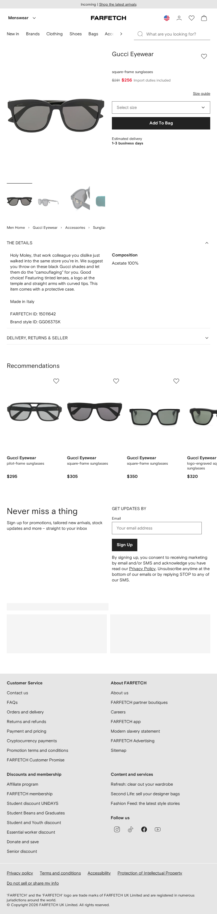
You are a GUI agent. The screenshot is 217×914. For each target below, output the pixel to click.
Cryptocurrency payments (32, 741)
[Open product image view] (56, 115)
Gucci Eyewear (45, 227)
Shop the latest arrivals (117, 4)
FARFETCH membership (30, 794)
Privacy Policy (142, 568)
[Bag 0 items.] (204, 18)
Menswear (18, 18)
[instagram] (117, 829)
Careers (118, 712)
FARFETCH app (126, 721)
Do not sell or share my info (33, 883)
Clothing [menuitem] (54, 34)
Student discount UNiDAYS (32, 803)
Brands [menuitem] (33, 34)
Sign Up (125, 545)
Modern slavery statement (135, 731)
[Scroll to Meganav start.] (121, 34)
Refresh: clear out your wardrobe (142, 784)
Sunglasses (102, 227)
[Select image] (19, 201)
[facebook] (144, 829)
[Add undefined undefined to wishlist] (56, 381)
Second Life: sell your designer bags (145, 794)
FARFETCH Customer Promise (35, 760)
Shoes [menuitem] (76, 34)
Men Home (16, 227)
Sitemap (118, 750)
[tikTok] (130, 829)
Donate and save (23, 842)
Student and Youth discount (34, 822)
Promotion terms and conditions (37, 750)
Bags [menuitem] (93, 34)
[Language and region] (166, 18)
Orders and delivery (25, 712)
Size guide (201, 93)
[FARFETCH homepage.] (108, 18)
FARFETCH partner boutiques (139, 702)
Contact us (17, 693)
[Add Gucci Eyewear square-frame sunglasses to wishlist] (204, 56)
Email (116, 518)
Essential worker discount (31, 832)
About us (119, 693)
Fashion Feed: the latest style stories (145, 803)
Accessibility (99, 873)
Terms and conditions (60, 873)
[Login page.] (179, 18)
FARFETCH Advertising (133, 741)
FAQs (12, 702)
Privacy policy (20, 873)
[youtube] (157, 829)
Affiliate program (22, 784)
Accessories (75, 227)
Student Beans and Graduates (36, 813)
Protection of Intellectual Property (150, 873)
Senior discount (22, 851)
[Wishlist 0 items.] (191, 18)
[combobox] (161, 107)
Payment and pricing (26, 731)
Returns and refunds (26, 721)
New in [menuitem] (13, 34)
